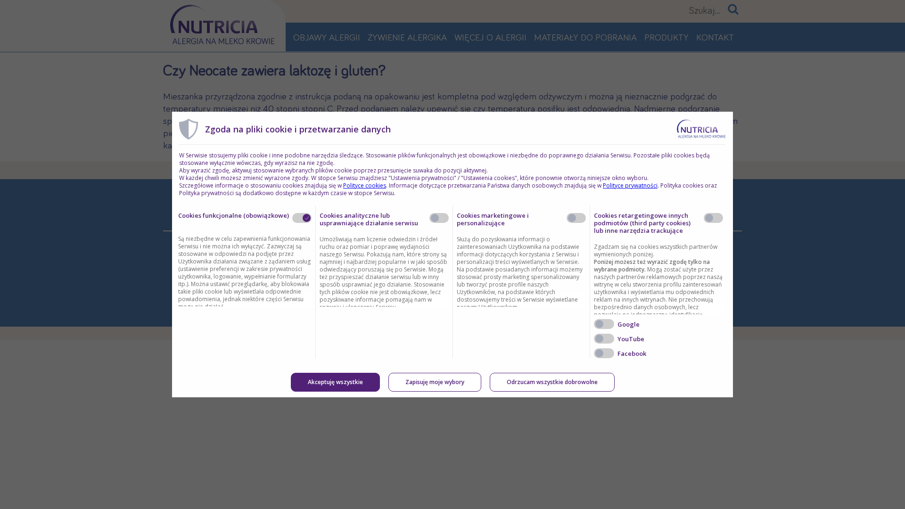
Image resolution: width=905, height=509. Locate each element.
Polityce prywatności (630, 185)
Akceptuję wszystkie (335, 382)
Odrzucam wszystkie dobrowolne (552, 382)
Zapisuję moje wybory (434, 382)
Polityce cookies (364, 185)
